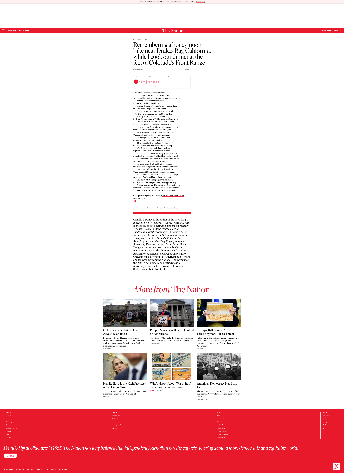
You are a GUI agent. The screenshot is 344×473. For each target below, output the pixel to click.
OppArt (152, 390)
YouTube (325, 425)
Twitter (325, 419)
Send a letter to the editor (155, 208)
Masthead (115, 419)
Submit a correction (139, 208)
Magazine (12, 30)
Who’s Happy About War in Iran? (170, 383)
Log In (335, 30)
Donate (10, 455)
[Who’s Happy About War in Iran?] (172, 366)
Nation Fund (63, 469)
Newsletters (23, 30)
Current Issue (116, 416)
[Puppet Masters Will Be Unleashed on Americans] (172, 313)
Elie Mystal (200, 349)
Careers (53, 469)
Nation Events (221, 425)
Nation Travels (221, 431)
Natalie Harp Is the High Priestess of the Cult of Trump (124, 385)
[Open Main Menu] (3, 30)
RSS (324, 428)
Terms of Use (20, 469)
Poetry (8, 434)
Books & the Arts (11, 428)
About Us (220, 416)
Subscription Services (119, 425)
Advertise (220, 422)
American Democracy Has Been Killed (217, 385)
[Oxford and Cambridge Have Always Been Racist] (125, 313)
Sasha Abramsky (155, 344)
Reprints (114, 428)
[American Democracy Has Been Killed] (219, 366)
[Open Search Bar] (341, 31)
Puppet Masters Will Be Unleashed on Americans (172, 332)
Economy (9, 422)
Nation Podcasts (222, 434)
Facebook (326, 416)
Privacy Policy (200, 2)
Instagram (326, 422)
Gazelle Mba (107, 349)
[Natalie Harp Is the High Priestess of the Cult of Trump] (125, 366)
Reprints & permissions (171, 208)
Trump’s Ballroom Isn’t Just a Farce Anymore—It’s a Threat (215, 332)
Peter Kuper (159, 390)
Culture (8, 425)
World (8, 419)
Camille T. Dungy (138, 69)
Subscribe (326, 30)
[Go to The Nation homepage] (173, 30)
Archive (114, 422)
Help (46, 469)
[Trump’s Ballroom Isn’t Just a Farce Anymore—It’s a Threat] (219, 313)
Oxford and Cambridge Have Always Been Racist (121, 332)
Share (187, 69)
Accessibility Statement (34, 469)
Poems (135, 39)
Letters (8, 437)
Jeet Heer (106, 397)
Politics (8, 416)
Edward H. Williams (203, 400)
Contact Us (220, 419)
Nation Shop (221, 428)
